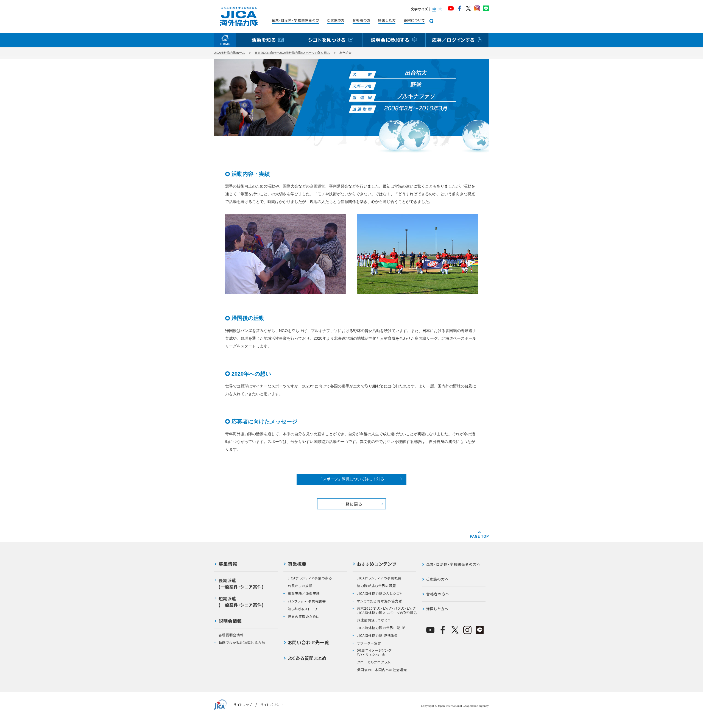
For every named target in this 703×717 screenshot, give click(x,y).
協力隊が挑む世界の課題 (376, 586)
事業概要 (297, 564)
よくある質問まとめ (307, 658)
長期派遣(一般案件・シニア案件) (241, 583)
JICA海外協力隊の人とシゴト (379, 593)
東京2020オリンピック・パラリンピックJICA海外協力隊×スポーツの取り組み (387, 610)
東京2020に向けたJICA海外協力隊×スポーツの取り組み (292, 52)
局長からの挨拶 (300, 586)
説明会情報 (230, 621)
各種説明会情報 (231, 635)
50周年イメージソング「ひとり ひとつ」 (374, 652)
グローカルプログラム (373, 662)
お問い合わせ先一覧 (308, 643)
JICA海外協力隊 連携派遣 (377, 635)
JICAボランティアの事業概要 (379, 578)
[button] (434, 9)
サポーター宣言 (369, 643)
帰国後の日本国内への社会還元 (382, 670)
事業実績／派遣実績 (304, 593)
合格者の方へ (437, 593)
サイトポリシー (271, 704)
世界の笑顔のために (304, 616)
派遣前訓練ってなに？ (374, 620)
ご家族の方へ (437, 579)
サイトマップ (242, 704)
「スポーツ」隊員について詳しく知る (351, 479)
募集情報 (228, 564)
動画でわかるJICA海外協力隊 (242, 642)
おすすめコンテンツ (377, 564)
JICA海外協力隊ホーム (229, 52)
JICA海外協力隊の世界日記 (378, 628)
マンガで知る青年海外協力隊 (379, 601)
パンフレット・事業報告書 (307, 601)
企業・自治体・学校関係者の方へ (453, 564)
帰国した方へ (437, 608)
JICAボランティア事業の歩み (310, 578)
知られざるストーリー (304, 609)
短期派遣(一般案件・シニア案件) (241, 601)
